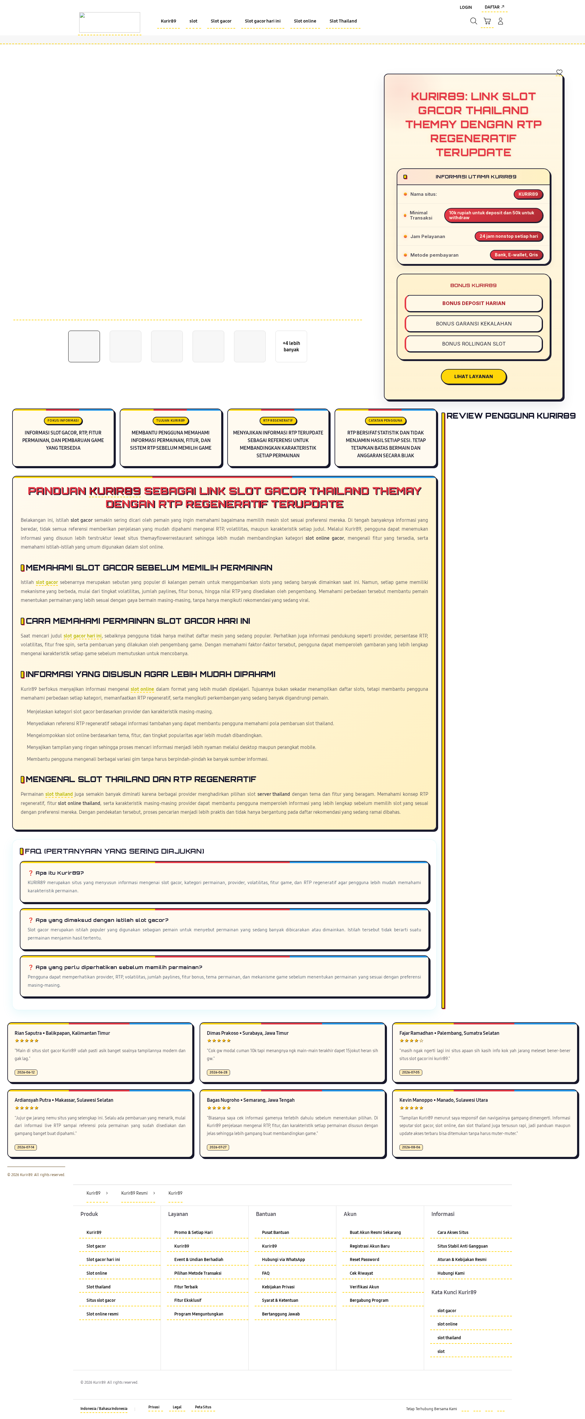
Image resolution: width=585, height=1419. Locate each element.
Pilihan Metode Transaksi (198, 1273)
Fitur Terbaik (186, 1287)
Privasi (153, 1407)
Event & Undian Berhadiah (198, 1259)
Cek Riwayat (361, 1273)
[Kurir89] (109, 22)
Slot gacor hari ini (103, 1259)
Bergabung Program (369, 1300)
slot (441, 1351)
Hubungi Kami (451, 1273)
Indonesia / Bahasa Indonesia (103, 1409)
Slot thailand (99, 1287)
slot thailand (59, 794)
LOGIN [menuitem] (466, 7)
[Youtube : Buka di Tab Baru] (501, 1407)
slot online (142, 689)
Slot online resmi (103, 1314)
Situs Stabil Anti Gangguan (463, 1246)
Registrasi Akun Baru (370, 1246)
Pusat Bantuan (275, 1232)
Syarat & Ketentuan (280, 1300)
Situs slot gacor (101, 1300)
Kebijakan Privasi (278, 1287)
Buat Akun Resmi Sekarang (375, 1232)
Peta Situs (203, 1407)
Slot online (97, 1273)
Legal (177, 1407)
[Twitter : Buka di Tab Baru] (477, 1407)
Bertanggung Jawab (281, 1314)
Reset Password (364, 1259)
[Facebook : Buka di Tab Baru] (465, 1407)
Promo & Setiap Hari (193, 1232)
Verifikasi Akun (364, 1287)
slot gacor (47, 582)
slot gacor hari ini (83, 636)
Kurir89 (115, 490)
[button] (487, 21)
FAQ (266, 1273)
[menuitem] (168, 22)
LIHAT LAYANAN (473, 376)
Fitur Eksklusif (187, 1300)
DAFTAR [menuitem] (492, 7)
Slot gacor (96, 1246)
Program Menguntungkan (198, 1314)
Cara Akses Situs (453, 1232)
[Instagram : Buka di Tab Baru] (489, 1407)
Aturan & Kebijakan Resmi (462, 1259)
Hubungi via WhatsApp (283, 1259)
